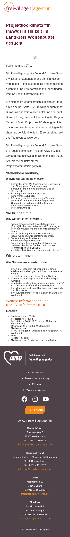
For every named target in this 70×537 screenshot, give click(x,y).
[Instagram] (35, 399)
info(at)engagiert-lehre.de (35, 493)
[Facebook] (24, 399)
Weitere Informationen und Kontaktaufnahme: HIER (27, 302)
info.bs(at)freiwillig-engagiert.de (35, 469)
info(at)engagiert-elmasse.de (35, 518)
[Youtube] (46, 399)
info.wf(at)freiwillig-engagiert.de (35, 444)
